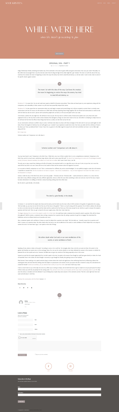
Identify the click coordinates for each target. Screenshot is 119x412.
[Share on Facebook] (20, 288)
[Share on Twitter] (24, 288)
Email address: (20, 392)
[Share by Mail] (32, 288)
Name (36, 319)
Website (36, 329)
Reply (25, 306)
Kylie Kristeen (55, 65)
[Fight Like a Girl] (1, 206)
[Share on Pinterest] (28, 288)
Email (36, 324)
